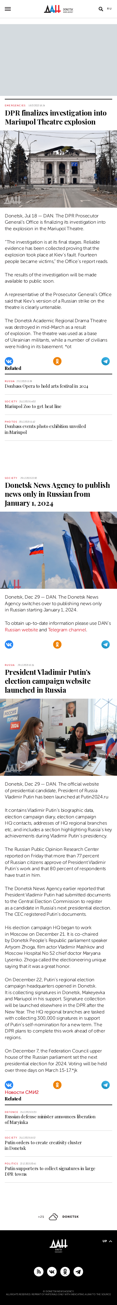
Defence (11, 1112)
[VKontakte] (9, 361)
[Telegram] (105, 361)
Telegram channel (67, 630)
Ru (109, 8)
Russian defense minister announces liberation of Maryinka (50, 1119)
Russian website (21, 630)
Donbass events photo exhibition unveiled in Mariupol (45, 429)
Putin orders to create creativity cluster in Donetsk (43, 1145)
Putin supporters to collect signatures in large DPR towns (50, 1171)
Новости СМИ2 (22, 1092)
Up (105, 1241)
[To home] (59, 9)
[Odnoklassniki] (57, 361)
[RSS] (39, 1271)
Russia (10, 381)
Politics (11, 1163)
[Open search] (101, 9)
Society (11, 401)
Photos (11, 422)
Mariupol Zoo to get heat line (33, 406)
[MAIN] (78, 1271)
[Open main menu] (8, 9)
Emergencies (15, 105)
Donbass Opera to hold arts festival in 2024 (46, 386)
